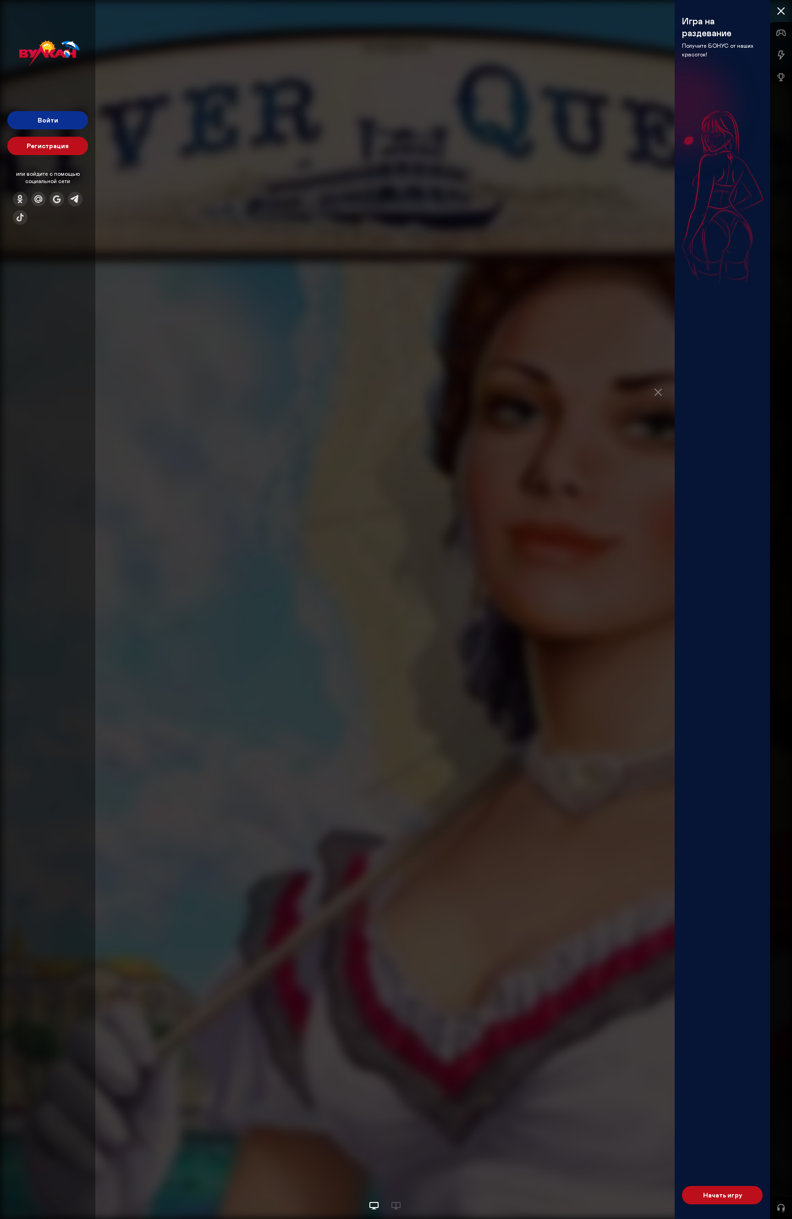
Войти (48, 120)
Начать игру (722, 1195)
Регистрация (48, 145)
